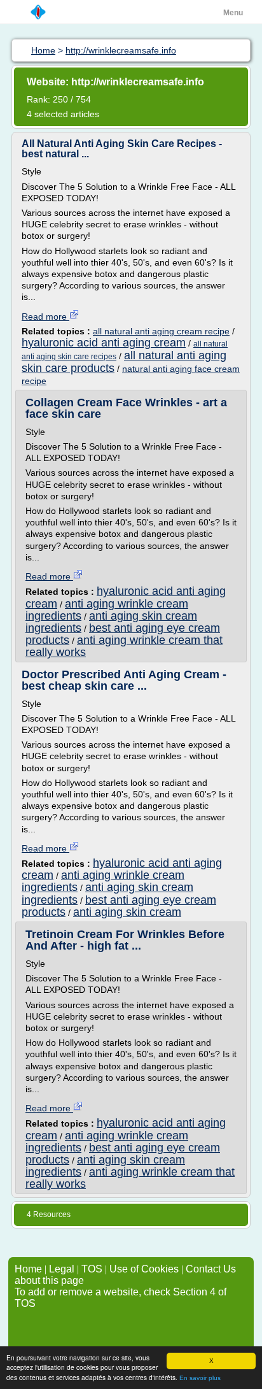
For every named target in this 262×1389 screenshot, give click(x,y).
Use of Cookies (144, 1269)
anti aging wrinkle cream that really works (124, 646)
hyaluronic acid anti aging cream (104, 342)
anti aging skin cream (127, 912)
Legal (61, 1269)
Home (28, 1269)
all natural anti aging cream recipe (161, 331)
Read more (45, 316)
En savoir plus (200, 1377)
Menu (233, 12)
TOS (91, 1269)
